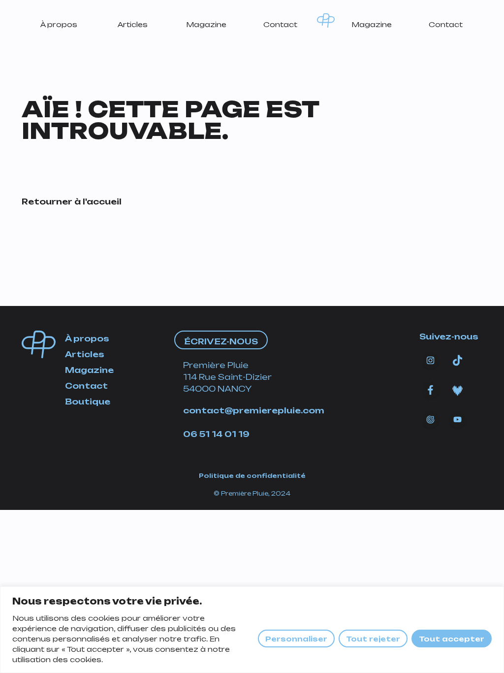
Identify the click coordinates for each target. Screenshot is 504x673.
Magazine (206, 24)
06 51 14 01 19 (216, 434)
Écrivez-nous (221, 341)
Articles (133, 24)
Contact (280, 24)
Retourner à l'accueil (72, 201)
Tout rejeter (373, 639)
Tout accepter (451, 639)
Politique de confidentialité (252, 475)
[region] (252, 629)
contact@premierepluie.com (253, 410)
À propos (58, 24)
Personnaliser (296, 639)
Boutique (87, 401)
